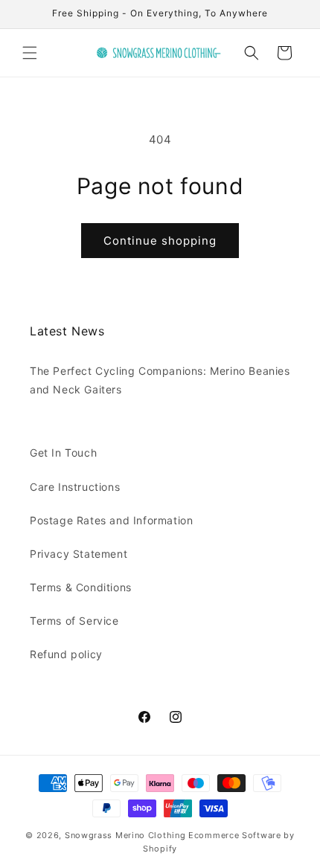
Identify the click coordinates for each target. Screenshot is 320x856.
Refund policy (66, 654)
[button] (29, 52)
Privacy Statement (78, 553)
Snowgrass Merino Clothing (125, 835)
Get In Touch (63, 452)
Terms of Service (74, 620)
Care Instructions (75, 486)
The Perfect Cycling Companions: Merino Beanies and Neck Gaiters (160, 380)
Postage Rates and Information (111, 520)
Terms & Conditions (81, 587)
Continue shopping (160, 241)
